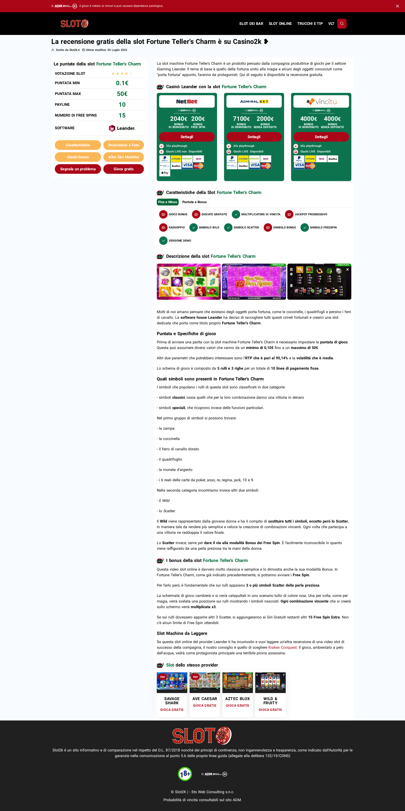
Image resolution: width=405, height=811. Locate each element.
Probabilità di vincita (180, 800)
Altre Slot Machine (123, 157)
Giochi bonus (78, 157)
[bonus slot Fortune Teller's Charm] (254, 281)
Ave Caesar (204, 698)
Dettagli (187, 137)
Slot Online (280, 23)
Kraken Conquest (282, 647)
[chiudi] (342, 24)
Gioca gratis (124, 169)
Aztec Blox (237, 698)
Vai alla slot (172, 680)
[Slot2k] (75, 23)
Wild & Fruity (270, 700)
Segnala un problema (78, 169)
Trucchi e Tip (309, 23)
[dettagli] (187, 101)
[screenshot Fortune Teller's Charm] (189, 281)
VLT (331, 23)
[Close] (397, 6)
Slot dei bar (251, 23)
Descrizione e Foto (123, 145)
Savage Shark (172, 700)
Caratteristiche (78, 145)
